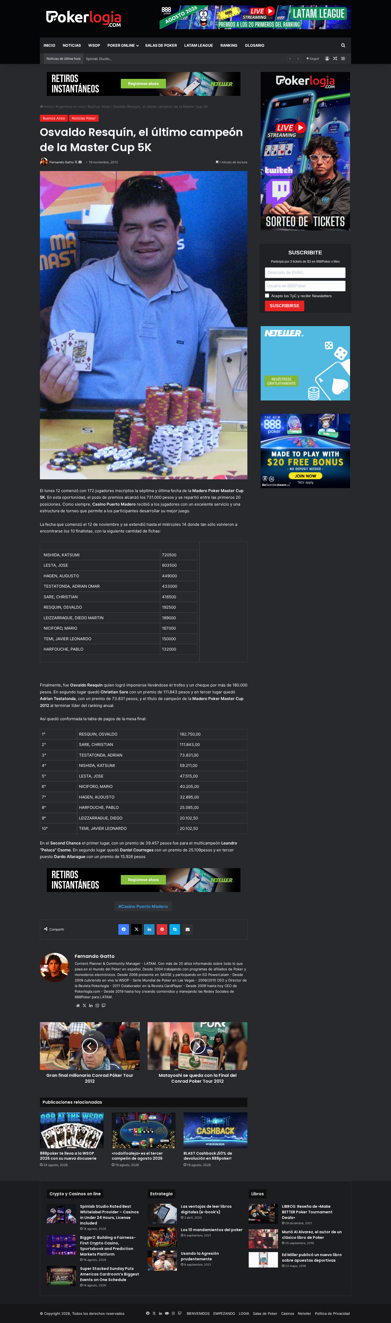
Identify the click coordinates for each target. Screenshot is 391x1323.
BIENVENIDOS (198, 1313)
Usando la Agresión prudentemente (200, 1256)
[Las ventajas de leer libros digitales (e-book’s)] (162, 1213)
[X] (84, 1005)
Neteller (304, 1313)
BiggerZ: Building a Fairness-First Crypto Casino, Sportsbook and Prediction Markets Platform (108, 1246)
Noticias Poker (84, 118)
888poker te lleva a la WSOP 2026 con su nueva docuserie (68, 1156)
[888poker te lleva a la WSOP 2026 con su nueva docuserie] (72, 1130)
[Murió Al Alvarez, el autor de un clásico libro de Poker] (263, 1238)
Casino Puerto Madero (144, 906)
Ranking (229, 45)
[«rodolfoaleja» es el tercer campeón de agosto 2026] (144, 1130)
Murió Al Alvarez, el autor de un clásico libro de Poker (312, 1234)
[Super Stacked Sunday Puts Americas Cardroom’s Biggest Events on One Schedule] (61, 1276)
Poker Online (121, 45)
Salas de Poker (161, 45)
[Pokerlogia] (84, 18)
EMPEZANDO (224, 1313)
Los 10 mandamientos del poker (212, 1229)
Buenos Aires (99, 106)
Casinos (287, 1313)
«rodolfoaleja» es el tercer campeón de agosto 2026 (137, 1156)
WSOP (94, 45)
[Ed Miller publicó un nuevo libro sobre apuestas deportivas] (263, 1259)
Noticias (72, 45)
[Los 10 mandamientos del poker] (162, 1237)
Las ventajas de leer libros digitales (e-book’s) (206, 1209)
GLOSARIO (254, 45)
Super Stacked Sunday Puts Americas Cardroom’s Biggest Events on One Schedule (109, 1274)
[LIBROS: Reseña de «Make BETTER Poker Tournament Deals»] (263, 1214)
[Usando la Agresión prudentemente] (162, 1261)
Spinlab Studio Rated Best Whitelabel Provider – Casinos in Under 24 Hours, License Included (163, 59)
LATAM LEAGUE (198, 45)
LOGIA (244, 1313)
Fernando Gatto (61, 162)
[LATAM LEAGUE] (143, 84)
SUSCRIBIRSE (285, 306)
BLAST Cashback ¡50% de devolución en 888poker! (208, 1156)
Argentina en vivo (70, 106)
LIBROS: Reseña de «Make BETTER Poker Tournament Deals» (307, 1212)
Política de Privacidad (332, 1313)
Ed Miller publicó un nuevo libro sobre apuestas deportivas (312, 1257)
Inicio (49, 45)
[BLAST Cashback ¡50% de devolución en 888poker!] (215, 1130)
